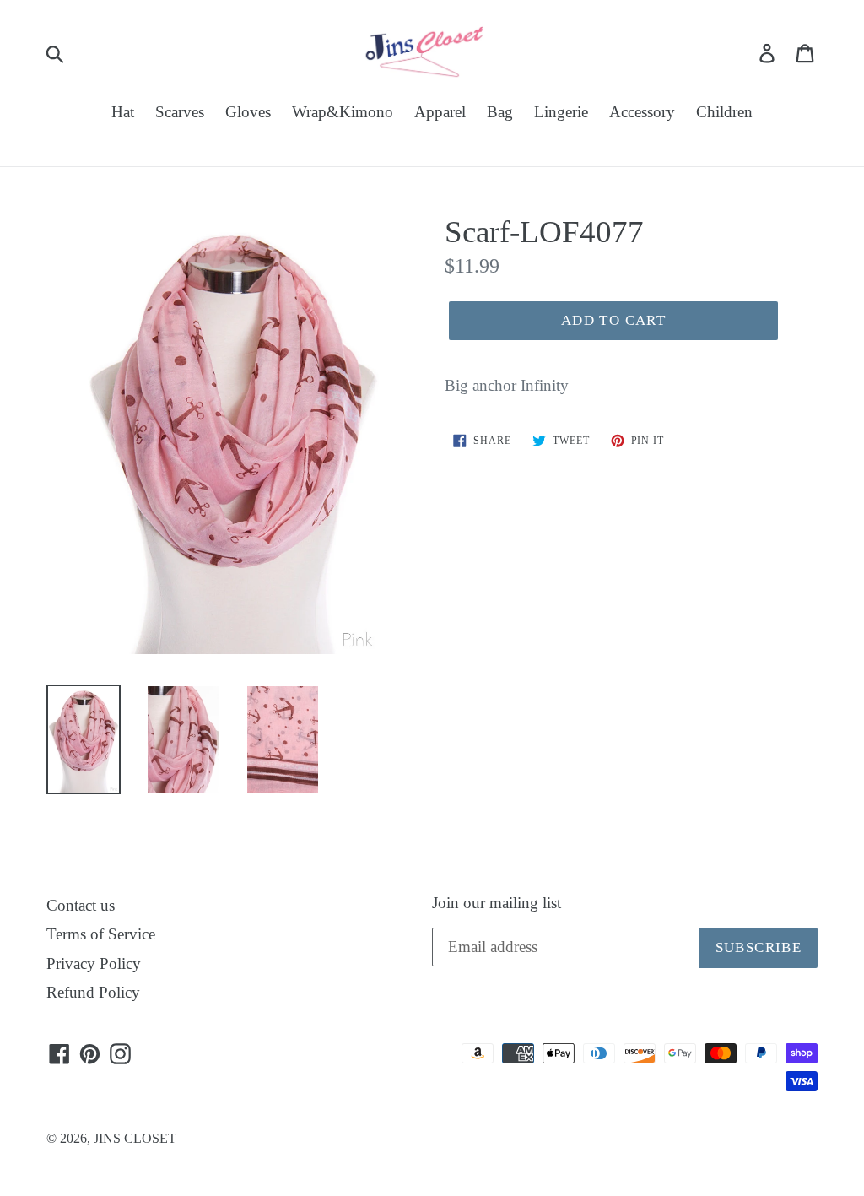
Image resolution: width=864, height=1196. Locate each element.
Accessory (642, 112)
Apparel (440, 112)
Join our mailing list (496, 903)
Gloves (248, 112)
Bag (500, 112)
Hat (122, 112)
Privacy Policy (93, 963)
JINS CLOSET (135, 1138)
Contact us (80, 905)
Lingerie (561, 112)
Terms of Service (100, 934)
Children (724, 112)
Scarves (179, 112)
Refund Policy (93, 992)
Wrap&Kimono (342, 112)
